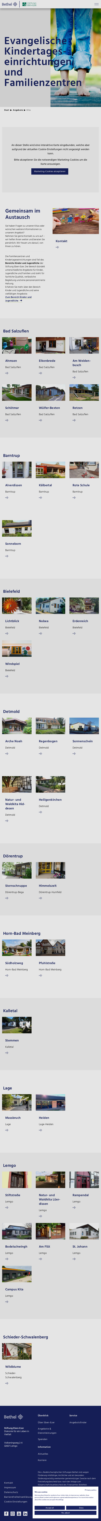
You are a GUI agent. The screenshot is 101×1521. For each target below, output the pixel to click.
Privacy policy (90, 1490)
